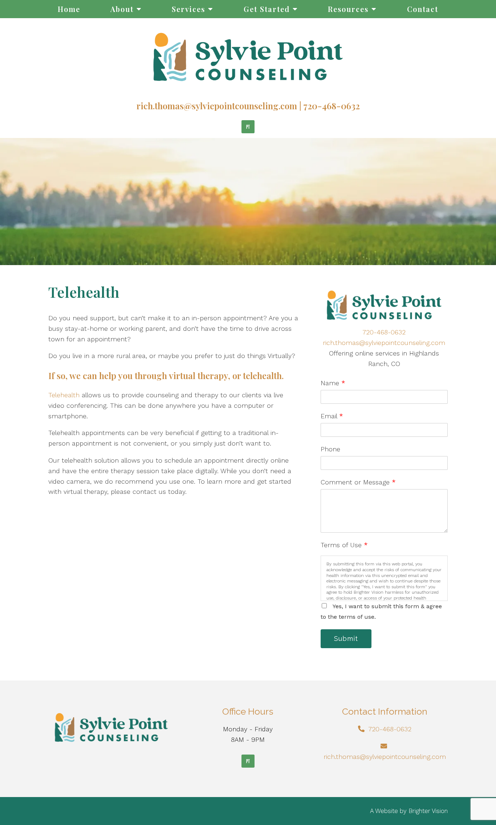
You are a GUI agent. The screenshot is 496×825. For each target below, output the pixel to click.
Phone (330, 449)
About (122, 9)
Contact (422, 9)
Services (188, 9)
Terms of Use (344, 545)
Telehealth (64, 395)
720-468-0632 (332, 105)
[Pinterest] (248, 126)
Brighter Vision (428, 810)
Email (332, 416)
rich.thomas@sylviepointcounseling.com (217, 105)
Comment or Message (358, 482)
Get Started (267, 9)
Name (333, 383)
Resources (348, 9)
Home (69, 9)
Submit (346, 638)
